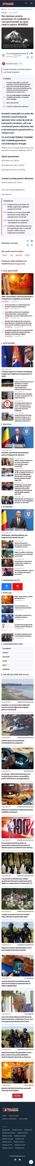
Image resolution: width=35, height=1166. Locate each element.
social (27, 255)
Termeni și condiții (13, 1116)
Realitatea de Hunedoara (8, 1133)
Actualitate (5, 301)
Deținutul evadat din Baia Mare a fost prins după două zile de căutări (16, 949)
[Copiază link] (27, 53)
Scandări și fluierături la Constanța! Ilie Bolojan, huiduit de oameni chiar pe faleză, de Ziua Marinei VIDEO (19, 332)
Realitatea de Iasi (19, 1148)
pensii (5, 255)
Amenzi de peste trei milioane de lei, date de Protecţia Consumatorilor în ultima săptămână (16, 983)
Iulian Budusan (29, 771)
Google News (20, 263)
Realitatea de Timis (7, 1145)
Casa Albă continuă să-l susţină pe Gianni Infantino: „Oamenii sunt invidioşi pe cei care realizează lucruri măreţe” (18, 315)
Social (13, 9)
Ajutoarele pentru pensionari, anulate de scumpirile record (23, 545)
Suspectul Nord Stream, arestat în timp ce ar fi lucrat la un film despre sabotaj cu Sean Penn (23, 418)
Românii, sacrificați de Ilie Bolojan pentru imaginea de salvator (15, 454)
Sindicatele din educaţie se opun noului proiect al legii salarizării (23, 396)
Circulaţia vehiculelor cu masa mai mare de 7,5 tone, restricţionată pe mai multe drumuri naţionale (23, 407)
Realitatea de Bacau (22, 1133)
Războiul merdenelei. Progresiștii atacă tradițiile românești (17, 811)
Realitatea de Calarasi (20, 1136)
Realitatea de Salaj (7, 1136)
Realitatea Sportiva (17, 1130)
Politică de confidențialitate (9, 1119)
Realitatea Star (28, 1130)
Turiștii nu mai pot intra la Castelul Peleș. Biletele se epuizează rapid (15, 915)
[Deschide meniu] (31, 3)
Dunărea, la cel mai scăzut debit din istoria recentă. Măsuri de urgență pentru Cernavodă (18, 214)
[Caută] (26, 3)
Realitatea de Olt (19, 1139)
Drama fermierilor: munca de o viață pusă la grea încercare (24, 572)
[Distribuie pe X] (32, 57)
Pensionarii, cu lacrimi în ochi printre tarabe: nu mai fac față (23, 563)
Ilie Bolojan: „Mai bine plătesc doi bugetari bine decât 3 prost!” (14, 536)
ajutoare (19, 255)
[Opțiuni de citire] (31, 1162)
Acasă (4, 9)
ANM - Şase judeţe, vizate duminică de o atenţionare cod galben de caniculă (17, 298)
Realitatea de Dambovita (22, 54)
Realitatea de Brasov (7, 1148)
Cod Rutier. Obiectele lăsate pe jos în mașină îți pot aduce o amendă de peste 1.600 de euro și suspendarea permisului (19, 229)
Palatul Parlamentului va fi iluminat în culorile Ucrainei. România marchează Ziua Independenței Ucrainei (24, 385)
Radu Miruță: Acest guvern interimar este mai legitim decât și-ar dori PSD (24, 501)
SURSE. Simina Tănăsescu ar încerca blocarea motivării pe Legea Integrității (23, 463)
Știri (9, 9)
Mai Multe (17, 1096)
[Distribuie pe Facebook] (32, 53)
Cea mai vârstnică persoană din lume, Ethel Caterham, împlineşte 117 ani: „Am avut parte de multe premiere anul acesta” (17, 1020)
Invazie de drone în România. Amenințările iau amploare (18, 221)
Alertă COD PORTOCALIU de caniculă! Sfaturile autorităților (16, 1089)
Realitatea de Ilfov (7, 1142)
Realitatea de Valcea (20, 1145)
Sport (6, 309)
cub (11, 255)
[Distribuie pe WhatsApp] (27, 57)
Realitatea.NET (6, 1130)
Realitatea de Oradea (7, 1139)
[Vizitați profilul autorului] (3, 55)
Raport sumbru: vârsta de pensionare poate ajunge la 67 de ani (24, 554)
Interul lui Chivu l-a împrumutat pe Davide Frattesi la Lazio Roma (17, 306)
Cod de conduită (23, 1119)
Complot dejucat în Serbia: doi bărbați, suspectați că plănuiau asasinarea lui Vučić (18, 206)
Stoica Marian (29, 978)
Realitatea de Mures (19, 1142)
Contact (4, 1116)
